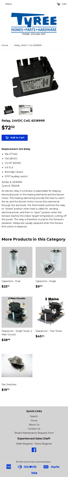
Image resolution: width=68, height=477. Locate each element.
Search (34, 416)
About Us (34, 424)
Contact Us (34, 428)
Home (5, 45)
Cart (63, 4)
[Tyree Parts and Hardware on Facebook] (34, 450)
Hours (34, 420)
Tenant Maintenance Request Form (34, 432)
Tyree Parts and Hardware (37, 461)
